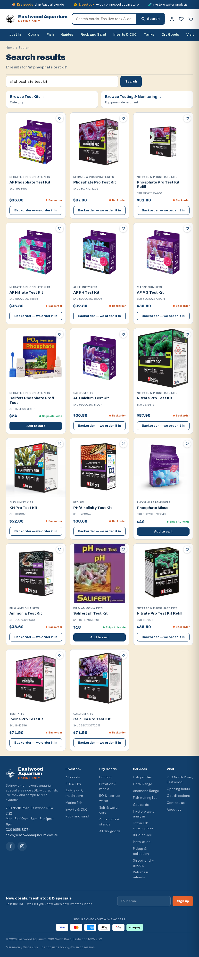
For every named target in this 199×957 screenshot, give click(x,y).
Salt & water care (109, 810)
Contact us (176, 803)
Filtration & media (108, 786)
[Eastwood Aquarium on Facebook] (10, 846)
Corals (33, 34)
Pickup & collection (141, 851)
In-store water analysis (144, 813)
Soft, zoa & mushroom (74, 793)
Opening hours (178, 789)
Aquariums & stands (109, 821)
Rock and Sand (93, 34)
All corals (73, 777)
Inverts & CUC (125, 34)
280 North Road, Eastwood (180, 779)
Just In (15, 34)
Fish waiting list (145, 798)
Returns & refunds (141, 874)
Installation (141, 842)
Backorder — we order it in (35, 210)
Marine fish (74, 803)
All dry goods (109, 831)
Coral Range (142, 784)
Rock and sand (77, 816)
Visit (190, 34)
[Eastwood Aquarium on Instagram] (22, 846)
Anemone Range (146, 791)
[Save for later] (59, 118)
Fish (50, 34)
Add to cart (35, 426)
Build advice (142, 835)
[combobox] (104, 19)
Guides (67, 34)
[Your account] (172, 19)
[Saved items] (181, 19)
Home (10, 48)
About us (174, 809)
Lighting (105, 777)
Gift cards (141, 805)
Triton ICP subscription (143, 825)
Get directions (178, 796)
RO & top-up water (109, 798)
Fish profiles (142, 777)
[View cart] (190, 19)
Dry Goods (170, 34)
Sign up (183, 901)
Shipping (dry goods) (143, 862)
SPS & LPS (73, 784)
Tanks (149, 34)
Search (131, 81)
